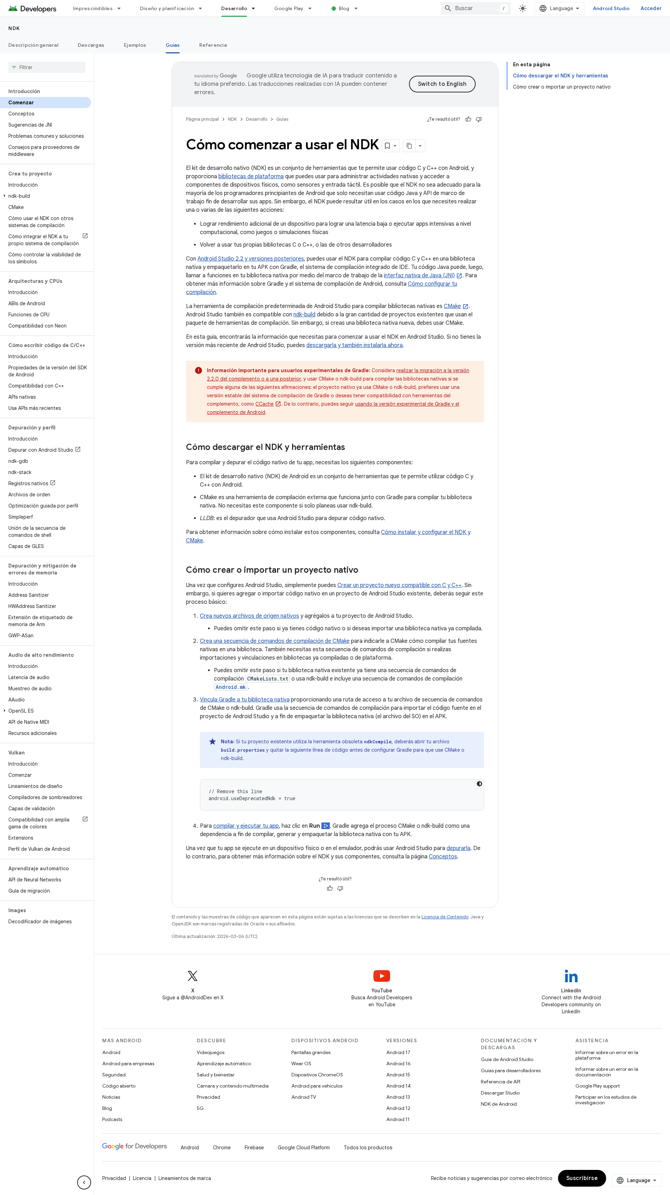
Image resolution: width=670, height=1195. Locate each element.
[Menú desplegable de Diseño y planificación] (203, 8)
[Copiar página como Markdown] (409, 146)
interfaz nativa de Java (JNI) (419, 275)
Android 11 (398, 1119)
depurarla (458, 848)
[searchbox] (46, 67)
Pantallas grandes (310, 1052)
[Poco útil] (479, 119)
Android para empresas (128, 1063)
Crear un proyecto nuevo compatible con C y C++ (399, 585)
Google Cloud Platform (304, 1147)
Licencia (142, 1178)
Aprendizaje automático (224, 1063)
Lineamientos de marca (184, 1178)
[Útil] (468, 119)
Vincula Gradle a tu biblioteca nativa (245, 699)
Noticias (111, 1097)
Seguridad (114, 1075)
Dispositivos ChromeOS (317, 1075)
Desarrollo (234, 8)
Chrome (222, 1147)
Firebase (254, 1147)
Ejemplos (135, 45)
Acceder (651, 8)
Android (111, 1052)
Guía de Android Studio (507, 1059)
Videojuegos (210, 1052)
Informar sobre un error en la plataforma (606, 1055)
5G (200, 1108)
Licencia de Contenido (445, 917)
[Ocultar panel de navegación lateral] (84, 1182)
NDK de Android (499, 1104)
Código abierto (118, 1086)
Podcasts (112, 1119)
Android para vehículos (316, 1086)
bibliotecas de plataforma (251, 176)
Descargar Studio (500, 1093)
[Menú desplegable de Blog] (359, 8)
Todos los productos (368, 1147)
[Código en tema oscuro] (479, 784)
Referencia (213, 45)
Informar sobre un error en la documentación (606, 1072)
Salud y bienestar (215, 1075)
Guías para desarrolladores (511, 1070)
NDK (14, 28)
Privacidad (208, 1097)
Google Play (289, 8)
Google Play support (597, 1086)
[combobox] (476, 8)
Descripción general (33, 45)
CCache (264, 404)
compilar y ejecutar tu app (246, 825)
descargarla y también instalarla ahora (354, 345)
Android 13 (398, 1097)
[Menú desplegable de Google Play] (313, 8)
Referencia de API (500, 1081)
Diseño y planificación (167, 8)
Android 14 (398, 1086)
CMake (452, 306)
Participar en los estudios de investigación (605, 1100)
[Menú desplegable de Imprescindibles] (122, 8)
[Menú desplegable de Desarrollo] (256, 8)
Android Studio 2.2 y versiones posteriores (251, 258)
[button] (45, 196)
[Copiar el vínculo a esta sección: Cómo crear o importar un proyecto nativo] (367, 570)
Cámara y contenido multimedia (233, 1086)
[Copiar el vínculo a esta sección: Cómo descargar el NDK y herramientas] (354, 448)
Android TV (303, 1097)
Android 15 (398, 1075)
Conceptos (443, 856)
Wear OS (301, 1063)
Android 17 (398, 1052)
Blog (344, 8)
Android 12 (398, 1108)
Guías (173, 45)
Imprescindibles (93, 8)
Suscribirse (582, 1178)
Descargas (91, 45)
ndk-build (304, 314)
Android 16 (398, 1063)
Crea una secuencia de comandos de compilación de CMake (275, 641)
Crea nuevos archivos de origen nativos (249, 615)
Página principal (202, 119)
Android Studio (611, 8)
